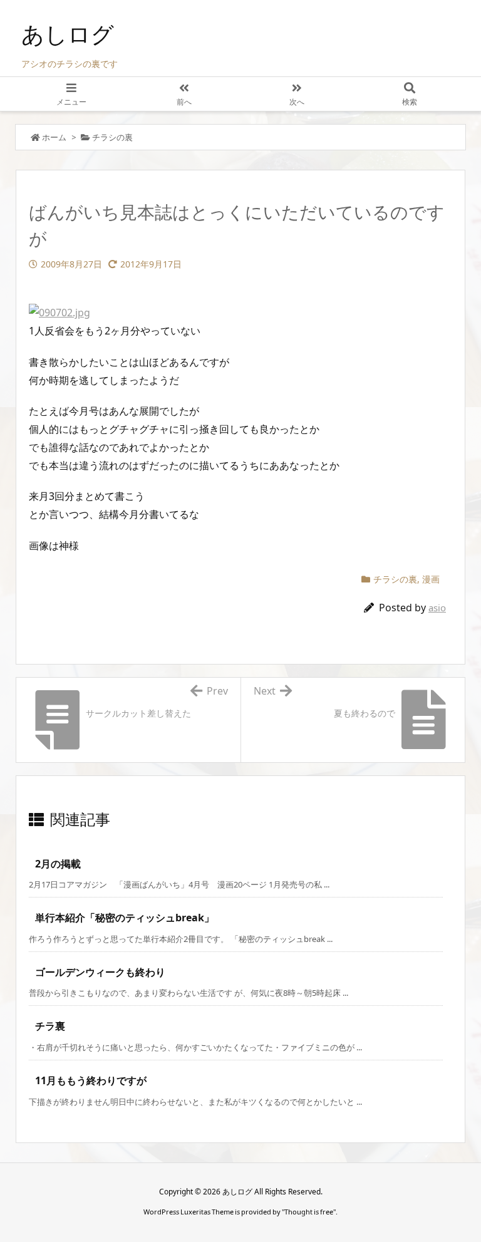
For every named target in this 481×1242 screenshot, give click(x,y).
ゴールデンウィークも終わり (100, 972)
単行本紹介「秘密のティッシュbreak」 (124, 917)
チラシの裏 (112, 137)
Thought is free (308, 1211)
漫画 (431, 579)
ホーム (54, 137)
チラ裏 (50, 1026)
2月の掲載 (58, 864)
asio (437, 607)
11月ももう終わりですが (91, 1080)
